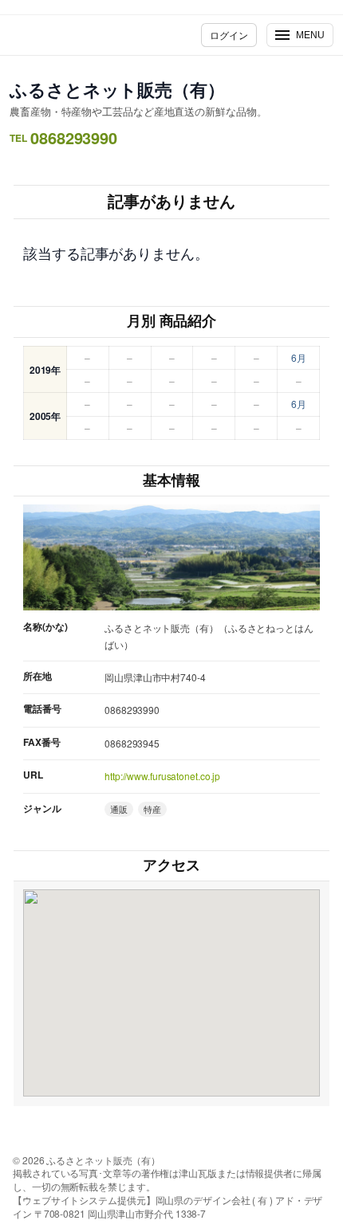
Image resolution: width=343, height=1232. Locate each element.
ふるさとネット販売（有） (117, 89)
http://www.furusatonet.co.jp (162, 776)
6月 (298, 357)
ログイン (229, 34)
